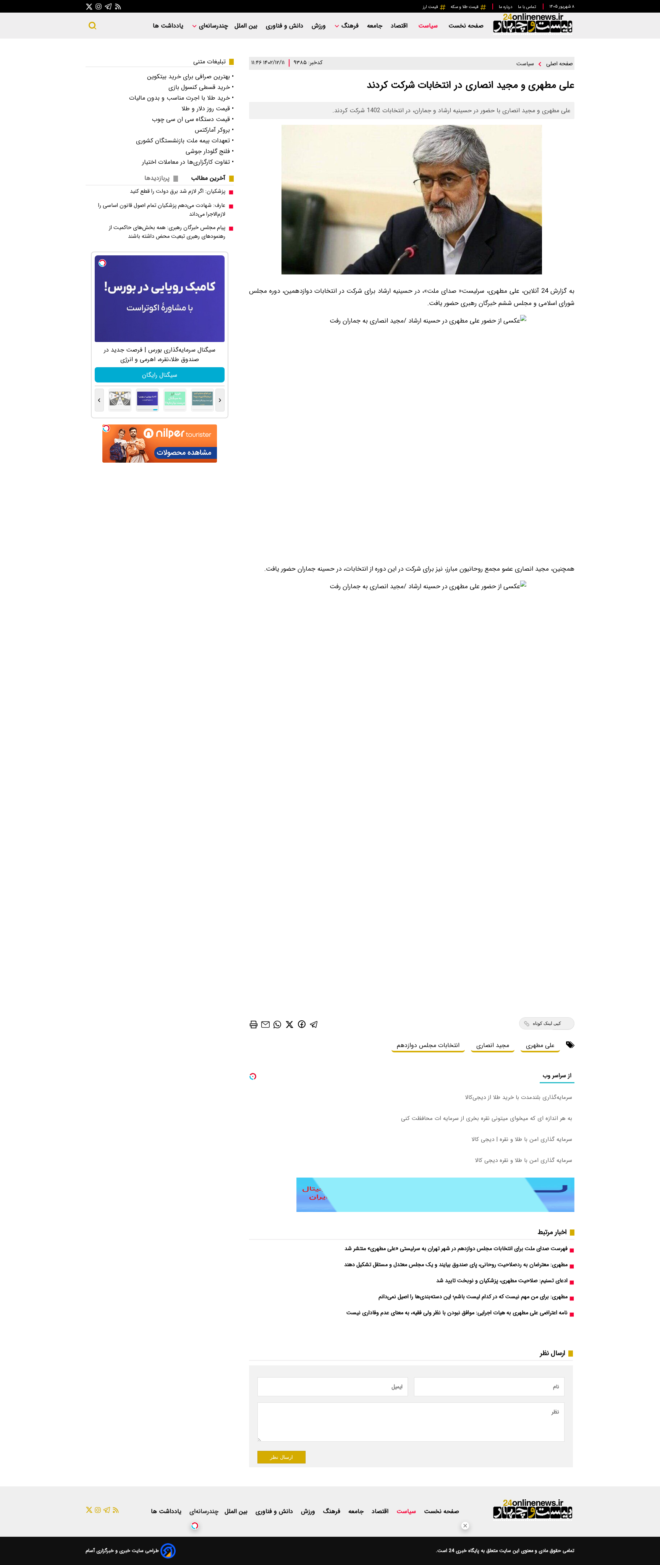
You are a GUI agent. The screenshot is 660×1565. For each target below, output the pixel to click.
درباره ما (506, 6)
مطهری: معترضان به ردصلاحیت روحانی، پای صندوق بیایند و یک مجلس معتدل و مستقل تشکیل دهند (456, 1264)
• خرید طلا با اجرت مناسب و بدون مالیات (181, 98)
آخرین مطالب (208, 178)
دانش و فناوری (285, 26)
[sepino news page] (435, 1210)
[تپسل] (195, 1526)
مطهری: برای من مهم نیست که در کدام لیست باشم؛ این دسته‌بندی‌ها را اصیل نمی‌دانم (473, 1296)
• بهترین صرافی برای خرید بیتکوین (190, 76)
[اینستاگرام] (98, 6)
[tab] (211, 178)
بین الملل (247, 26)
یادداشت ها (169, 26)
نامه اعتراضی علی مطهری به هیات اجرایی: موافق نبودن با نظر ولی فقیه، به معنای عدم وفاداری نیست (457, 1312)
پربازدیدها (157, 178)
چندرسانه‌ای (212, 26)
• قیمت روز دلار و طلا (207, 108)
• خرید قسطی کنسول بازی (201, 87)
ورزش (320, 26)
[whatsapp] (277, 1024)
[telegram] (314, 1024)
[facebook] (301, 1024)
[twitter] (289, 1024)
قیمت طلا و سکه (465, 6)
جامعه (375, 26)
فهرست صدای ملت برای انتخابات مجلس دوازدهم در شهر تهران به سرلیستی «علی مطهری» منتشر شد (456, 1248)
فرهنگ (350, 26)
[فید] (118, 6)
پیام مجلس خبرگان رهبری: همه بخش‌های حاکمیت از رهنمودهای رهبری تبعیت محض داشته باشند (167, 232)
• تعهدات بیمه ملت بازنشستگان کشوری (185, 140)
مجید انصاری (492, 1045)
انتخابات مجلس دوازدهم (428, 1045)
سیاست (429, 26)
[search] (92, 26)
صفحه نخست (466, 26)
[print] (253, 1024)
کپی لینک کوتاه (547, 1023)
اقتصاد (400, 26)
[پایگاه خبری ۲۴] (532, 34)
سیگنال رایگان (159, 375)
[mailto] (265, 1024)
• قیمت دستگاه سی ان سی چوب (193, 119)
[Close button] (465, 1526)
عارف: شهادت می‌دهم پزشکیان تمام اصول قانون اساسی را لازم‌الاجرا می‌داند (161, 210)
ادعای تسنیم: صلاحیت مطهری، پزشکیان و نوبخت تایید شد (502, 1280)
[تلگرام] (108, 6)
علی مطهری (540, 1045)
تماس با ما (527, 6)
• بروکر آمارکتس (214, 130)
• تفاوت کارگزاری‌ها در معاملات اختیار (188, 162)
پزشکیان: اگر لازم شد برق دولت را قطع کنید (177, 191)
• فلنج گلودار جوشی (210, 151)
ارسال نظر (281, 1457)
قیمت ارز (431, 6)
